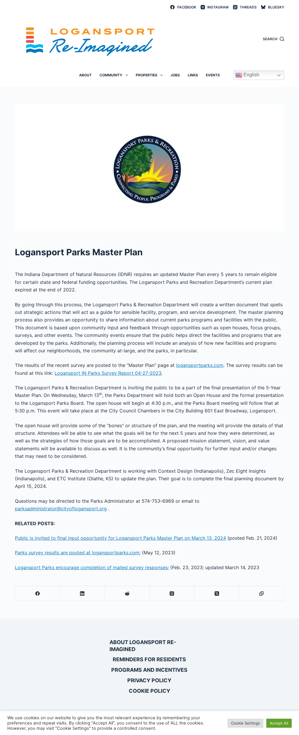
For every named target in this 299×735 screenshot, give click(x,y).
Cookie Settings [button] (245, 723)
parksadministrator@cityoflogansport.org (61, 508)
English (250, 74)
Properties (146, 75)
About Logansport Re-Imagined (142, 645)
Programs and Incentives (149, 670)
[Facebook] (37, 593)
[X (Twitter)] (216, 593)
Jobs (175, 75)
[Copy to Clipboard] (261, 593)
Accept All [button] (279, 723)
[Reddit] (127, 593)
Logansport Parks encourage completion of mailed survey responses (91, 567)
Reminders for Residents (149, 659)
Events (213, 75)
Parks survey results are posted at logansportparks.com (77, 552)
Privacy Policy (149, 680)
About (85, 75)
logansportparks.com (199, 365)
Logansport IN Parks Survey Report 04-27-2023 (108, 373)
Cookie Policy (149, 691)
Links (193, 75)
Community (111, 75)
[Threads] (172, 593)
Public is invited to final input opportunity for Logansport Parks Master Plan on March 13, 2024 (120, 538)
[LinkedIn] (82, 593)
